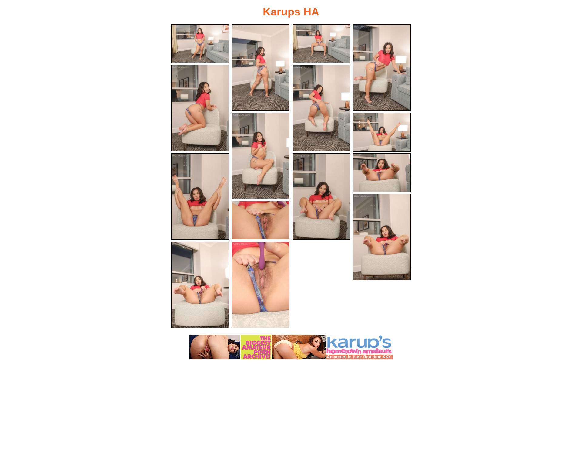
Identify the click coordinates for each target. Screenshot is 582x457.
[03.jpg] (321, 43)
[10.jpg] (321, 196)
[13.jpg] (260, 220)
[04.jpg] (382, 67)
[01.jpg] (200, 43)
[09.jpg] (200, 196)
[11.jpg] (382, 172)
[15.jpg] (260, 285)
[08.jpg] (382, 132)
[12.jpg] (382, 237)
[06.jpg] (321, 108)
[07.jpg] (260, 156)
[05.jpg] (200, 108)
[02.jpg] (260, 67)
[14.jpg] (200, 285)
